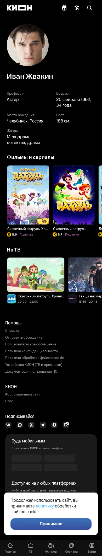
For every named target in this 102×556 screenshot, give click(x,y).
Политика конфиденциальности (31, 351)
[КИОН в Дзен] (56, 425)
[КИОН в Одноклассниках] (33, 425)
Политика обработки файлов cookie (34, 358)
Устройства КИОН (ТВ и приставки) (34, 364)
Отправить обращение (23, 337)
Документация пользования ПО (31, 371)
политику (45, 506)
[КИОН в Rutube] (67, 425)
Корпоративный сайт (22, 394)
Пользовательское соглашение (30, 344)
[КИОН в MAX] (21, 425)
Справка (12, 330)
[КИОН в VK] (10, 425)
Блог (9, 401)
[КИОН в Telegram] (44, 425)
